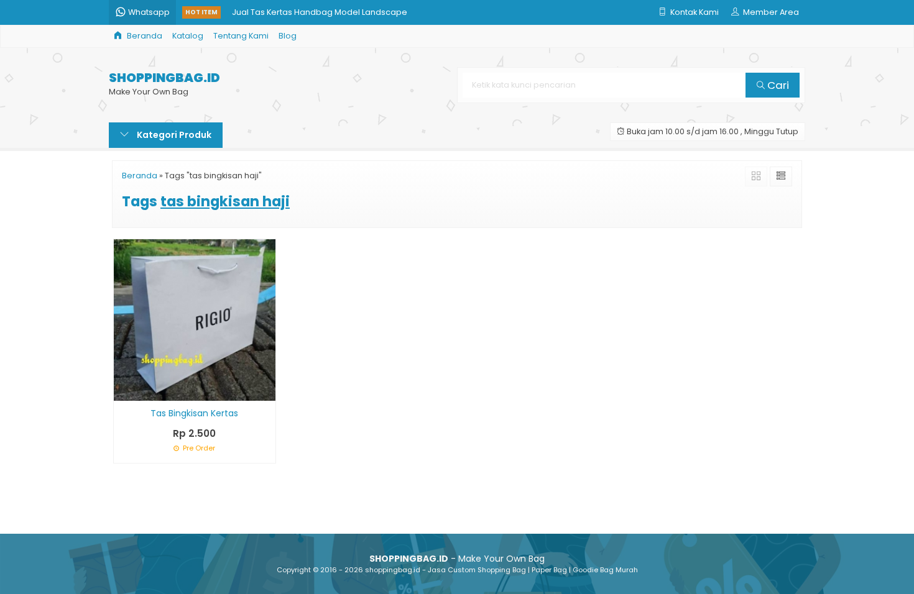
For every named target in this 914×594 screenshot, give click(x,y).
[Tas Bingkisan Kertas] (194, 319)
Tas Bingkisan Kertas (194, 413)
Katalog (187, 35)
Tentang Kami (241, 35)
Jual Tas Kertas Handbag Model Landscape (319, 9)
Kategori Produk (173, 135)
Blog (288, 35)
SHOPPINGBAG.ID (164, 78)
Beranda (143, 35)
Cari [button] (777, 85)
